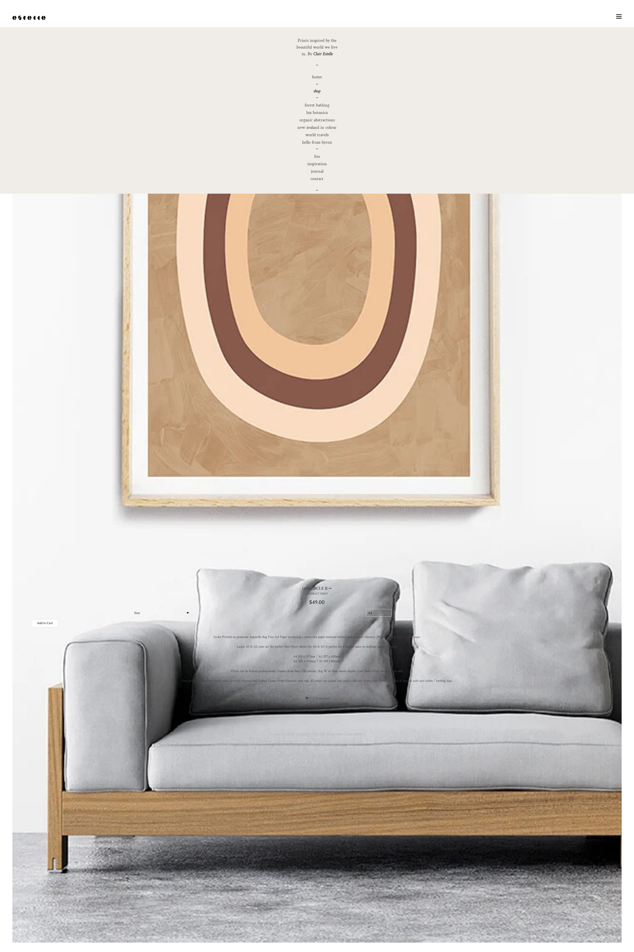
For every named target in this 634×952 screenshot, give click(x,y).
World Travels (317, 135)
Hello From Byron (317, 142)
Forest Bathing (317, 105)
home (317, 77)
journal (317, 171)
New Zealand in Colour (317, 127)
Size (137, 613)
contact (317, 179)
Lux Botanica (317, 112)
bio (317, 156)
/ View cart (319, 698)
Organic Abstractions (317, 120)
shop (317, 91)
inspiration (317, 164)
